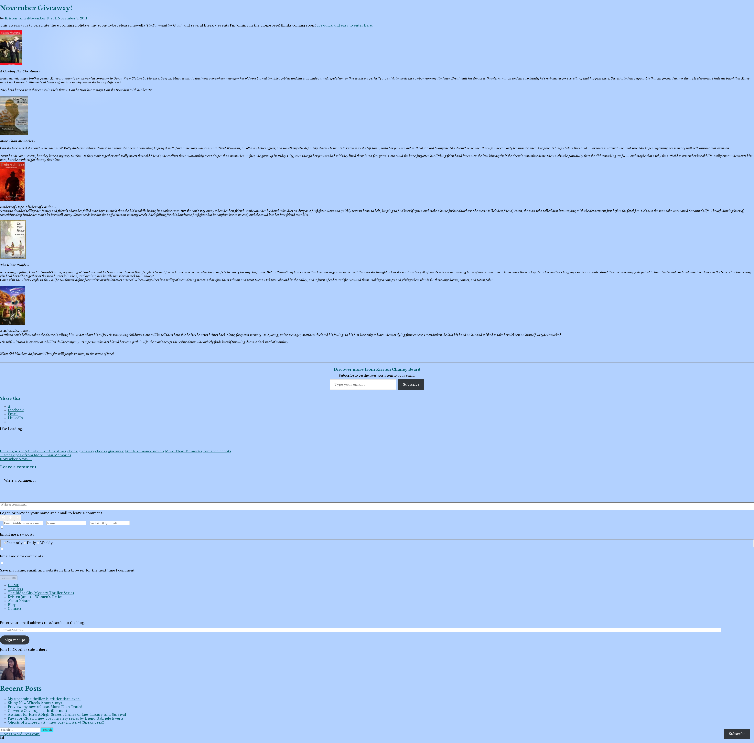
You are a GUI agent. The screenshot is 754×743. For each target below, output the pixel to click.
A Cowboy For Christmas (45, 451)
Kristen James (16, 18)
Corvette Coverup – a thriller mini (37, 711)
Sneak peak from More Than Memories (35, 455)
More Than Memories (183, 451)
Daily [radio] (31, 543)
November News (16, 459)
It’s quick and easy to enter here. (345, 25)
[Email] (17, 518)
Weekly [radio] (46, 543)
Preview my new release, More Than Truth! (45, 707)
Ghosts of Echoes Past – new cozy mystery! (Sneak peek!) (56, 722)
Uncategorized (12, 451)
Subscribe (411, 384)
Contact (14, 609)
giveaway (116, 451)
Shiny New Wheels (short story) (35, 703)
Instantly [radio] (15, 543)
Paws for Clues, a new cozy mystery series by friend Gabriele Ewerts (66, 718)
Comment (9, 577)
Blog (12, 605)
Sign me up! (15, 640)
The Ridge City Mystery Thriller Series (41, 593)
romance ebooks (217, 451)
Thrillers (15, 589)
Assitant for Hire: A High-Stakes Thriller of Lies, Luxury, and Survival (67, 715)
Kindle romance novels (144, 451)
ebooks (101, 451)
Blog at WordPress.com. (20, 734)
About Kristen (20, 601)
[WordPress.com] (3, 518)
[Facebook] (10, 518)
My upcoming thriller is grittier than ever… (44, 699)
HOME (13, 585)
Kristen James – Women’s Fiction (36, 597)
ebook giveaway (80, 451)
